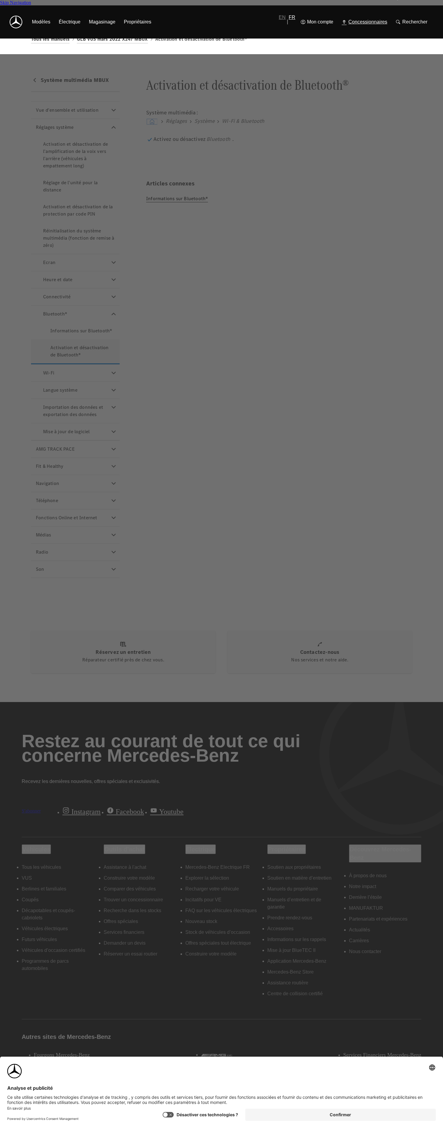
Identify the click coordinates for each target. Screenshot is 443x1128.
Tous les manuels (50, 39)
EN (282, 17)
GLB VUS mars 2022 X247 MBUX (112, 39)
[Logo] (16, 22)
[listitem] (41, 22)
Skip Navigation (15, 2)
